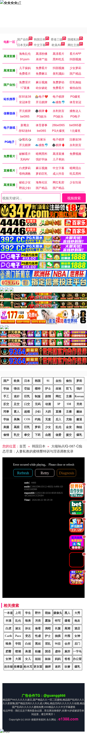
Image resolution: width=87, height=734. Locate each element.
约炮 (38, 419)
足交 (17, 404)
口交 (27, 404)
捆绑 (48, 666)
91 (48, 381)
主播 (69, 396)
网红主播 (73, 45)
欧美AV (56, 45)
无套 (48, 419)
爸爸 (67, 659)
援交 (69, 435)
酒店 (77, 628)
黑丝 (38, 643)
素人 (17, 411)
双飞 (69, 388)
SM (69, 404)
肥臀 (8, 651)
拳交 (27, 435)
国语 (48, 651)
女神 (77, 636)
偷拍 (69, 381)
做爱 (58, 435)
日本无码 (23, 45)
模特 (38, 388)
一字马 (77, 651)
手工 (6, 396)
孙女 (28, 628)
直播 (58, 411)
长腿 (58, 628)
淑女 (18, 628)
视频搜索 (74, 197)
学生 (28, 613)
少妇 (38, 411)
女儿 (28, 659)
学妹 (6, 388)
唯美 (28, 620)
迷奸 (17, 396)
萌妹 (48, 613)
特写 (58, 620)
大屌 (18, 659)
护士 (48, 388)
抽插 (58, 636)
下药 (38, 435)
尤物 (69, 419)
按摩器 (18, 666)
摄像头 (57, 613)
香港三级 (56, 39)
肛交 (6, 404)
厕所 (67, 651)
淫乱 (48, 643)
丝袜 (58, 388)
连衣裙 (8, 666)
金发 (69, 427)
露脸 (48, 620)
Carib (8, 636)
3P (58, 404)
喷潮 (18, 651)
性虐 (38, 636)
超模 (27, 411)
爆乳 (79, 435)
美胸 (17, 419)
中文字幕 (39, 45)
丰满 (8, 620)
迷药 (58, 666)
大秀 (77, 613)
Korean (79, 396)
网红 (58, 396)
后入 (58, 419)
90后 (58, 643)
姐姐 (38, 659)
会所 (67, 643)
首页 (22, 446)
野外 (38, 613)
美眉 (28, 651)
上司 (18, 613)
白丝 (28, 643)
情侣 (17, 388)
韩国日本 (39, 39)
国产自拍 (23, 39)
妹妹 (48, 659)
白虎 (8, 628)
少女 (48, 427)
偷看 (38, 628)
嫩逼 (79, 419)
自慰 (48, 435)
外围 (67, 636)
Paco (18, 636)
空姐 (27, 388)
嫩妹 (79, 411)
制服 (38, 396)
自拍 (58, 381)
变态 (28, 636)
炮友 (77, 620)
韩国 (38, 381)
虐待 (58, 651)
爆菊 (67, 620)
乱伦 (58, 427)
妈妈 (58, 659)
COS (27, 419)
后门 (77, 643)
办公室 (77, 659)
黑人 (67, 613)
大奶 (48, 411)
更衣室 (38, 666)
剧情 (48, 396)
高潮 (67, 628)
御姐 (79, 427)
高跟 (17, 427)
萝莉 (79, 381)
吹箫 (67, 666)
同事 (6, 411)
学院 (18, 643)
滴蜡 (48, 628)
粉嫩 (38, 651)
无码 (38, 404)
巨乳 (27, 396)
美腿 (6, 427)
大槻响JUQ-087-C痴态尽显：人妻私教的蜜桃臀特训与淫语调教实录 (42, 448)
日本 (27, 381)
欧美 (17, 381)
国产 (6, 381)
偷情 (6, 435)
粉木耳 (28, 666)
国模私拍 (73, 39)
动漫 (48, 404)
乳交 (17, 435)
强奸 (79, 388)
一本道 (8, 613)
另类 (79, 404)
